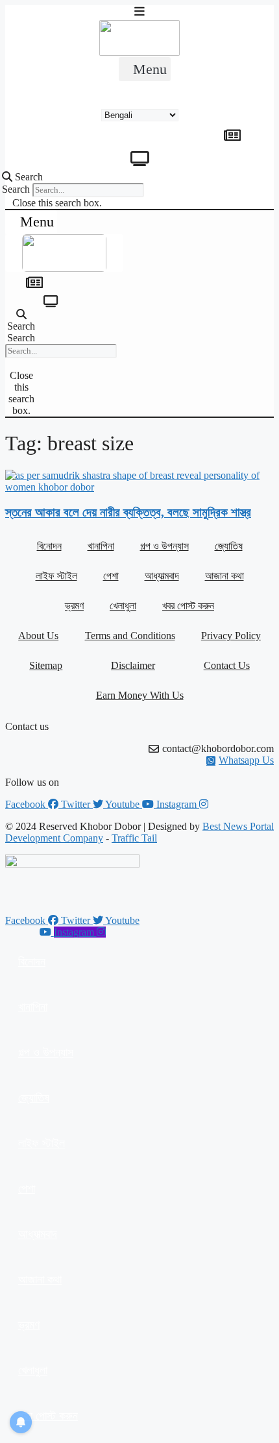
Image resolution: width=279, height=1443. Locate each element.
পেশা (111, 575)
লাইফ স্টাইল (56, 575)
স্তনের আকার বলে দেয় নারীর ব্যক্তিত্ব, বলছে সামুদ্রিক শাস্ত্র (128, 512)
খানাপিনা (101, 546)
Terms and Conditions (130, 635)
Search (16, 189)
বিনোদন (49, 546)
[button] (145, 69)
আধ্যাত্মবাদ (162, 575)
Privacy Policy (231, 635)
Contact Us (227, 665)
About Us (38, 635)
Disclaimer (133, 665)
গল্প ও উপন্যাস (164, 546)
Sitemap (45, 665)
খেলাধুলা (123, 605)
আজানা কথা (224, 575)
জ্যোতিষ (229, 546)
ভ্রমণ (74, 605)
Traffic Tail (134, 837)
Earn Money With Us (140, 695)
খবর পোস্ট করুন (188, 605)
